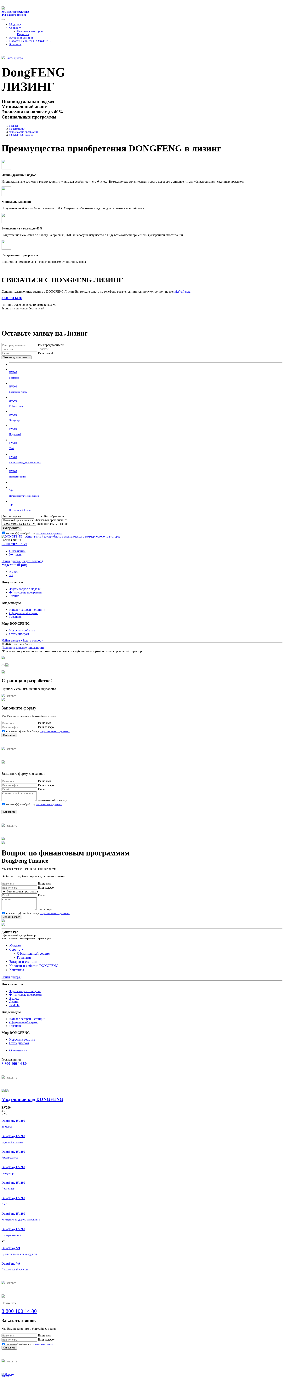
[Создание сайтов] (3, 658)
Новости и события (22, 630)
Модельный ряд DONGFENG (32, 1099)
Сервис (14, 27)
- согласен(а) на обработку (29, 1344)
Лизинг (14, 596)
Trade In (14, 1005)
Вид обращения (54, 516)
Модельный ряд (14, 565)
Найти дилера (14, 57)
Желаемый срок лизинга (51, 520)
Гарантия (23, 34)
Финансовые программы (25, 592)
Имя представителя (51, 345)
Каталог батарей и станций (27, 609)
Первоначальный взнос (52, 523)
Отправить (11, 528)
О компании (17, 551)
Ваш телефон (46, 727)
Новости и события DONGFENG (30, 40)
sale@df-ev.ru (181, 291)
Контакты (15, 44)
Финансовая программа (22, 891)
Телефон (43, 349)
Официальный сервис (30, 31)
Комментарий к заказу (52, 800)
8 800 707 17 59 (14, 544)
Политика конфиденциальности (23, 647)
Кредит (14, 998)
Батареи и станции (21, 37)
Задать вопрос (32, 561)
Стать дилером (19, 634)
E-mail (42, 789)
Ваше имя (44, 723)
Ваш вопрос (45, 909)
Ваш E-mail (45, 353)
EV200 (13, 571)
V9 (11, 575)
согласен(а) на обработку (34, 533)
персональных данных (49, 533)
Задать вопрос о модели (25, 589)
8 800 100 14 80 (12, 298)
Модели (14, 24)
